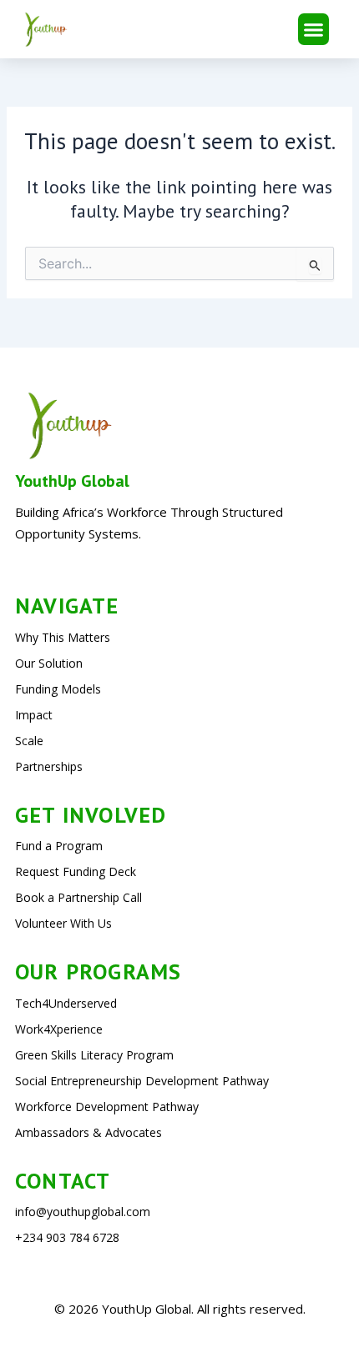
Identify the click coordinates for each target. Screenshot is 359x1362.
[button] (314, 29)
